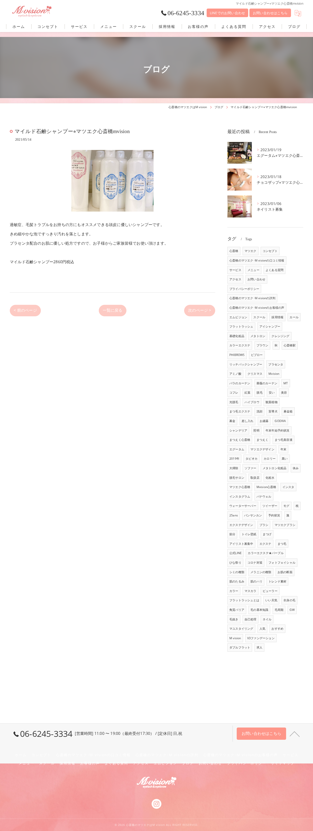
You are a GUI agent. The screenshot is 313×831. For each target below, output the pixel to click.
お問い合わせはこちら (270, 13)
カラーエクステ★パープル (265, 553)
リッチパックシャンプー (245, 364)
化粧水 (270, 478)
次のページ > (199, 310)
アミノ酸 (235, 374)
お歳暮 (264, 421)
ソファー (251, 468)
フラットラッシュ (241, 326)
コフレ (233, 392)
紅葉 (247, 392)
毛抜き (233, 619)
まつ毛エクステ (239, 411)
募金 (232, 421)
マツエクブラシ (285, 525)
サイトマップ (282, 763)
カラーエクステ (239, 345)
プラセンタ (275, 364)
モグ (286, 506)
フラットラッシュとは (244, 600)
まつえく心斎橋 (239, 440)
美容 (284, 392)
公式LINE (235, 553)
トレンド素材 (277, 581)
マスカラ (251, 591)
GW (292, 610)
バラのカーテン (239, 383)
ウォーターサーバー (242, 506)
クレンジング (280, 336)
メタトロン (257, 336)
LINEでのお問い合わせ (227, 13)
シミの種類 (236, 572)
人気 (262, 628)
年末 (283, 449)
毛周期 (279, 610)
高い (285, 458)
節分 (232, 534)
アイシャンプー (269, 326)
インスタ (288, 487)
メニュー (253, 270)
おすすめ (277, 628)
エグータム (236, 449)
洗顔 (259, 411)
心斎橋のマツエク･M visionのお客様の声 (256, 308)
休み (296, 468)
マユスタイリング (241, 628)
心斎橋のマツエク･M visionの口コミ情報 (256, 260)
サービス (235, 270)
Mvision (273, 374)
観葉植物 (272, 402)
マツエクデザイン (262, 449)
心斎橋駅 (290, 345)
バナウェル (264, 496)
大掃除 (233, 468)
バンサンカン (253, 515)
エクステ (265, 544)
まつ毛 (282, 544)
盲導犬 (273, 411)
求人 (259, 647)
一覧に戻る (113, 310)
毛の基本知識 (259, 610)
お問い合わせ (256, 279)
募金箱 (288, 411)
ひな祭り (235, 562)
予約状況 (274, 515)
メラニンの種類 (260, 572)
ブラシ (263, 525)
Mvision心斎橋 (266, 487)
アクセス (235, 279)
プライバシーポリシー (244, 289)
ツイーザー (269, 506)
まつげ (267, 534)
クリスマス (254, 374)
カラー (233, 591)
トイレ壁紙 (249, 534)
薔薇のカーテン (267, 383)
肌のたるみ (236, 581)
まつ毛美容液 (283, 440)
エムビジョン (238, 317)
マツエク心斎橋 (239, 487)
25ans (233, 515)
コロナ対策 (254, 562)
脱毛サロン (236, 478)
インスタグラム (239, 496)
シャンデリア (238, 430)
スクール (259, 317)
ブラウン (262, 345)
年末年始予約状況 (278, 430)
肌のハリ (256, 581)
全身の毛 (289, 600)
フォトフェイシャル (281, 562)
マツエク (251, 251)
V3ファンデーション (261, 638)
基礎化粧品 (236, 336)
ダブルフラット (239, 647)
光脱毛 (233, 402)
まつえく (262, 440)
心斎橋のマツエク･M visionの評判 (252, 298)
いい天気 (271, 600)
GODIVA (280, 421)
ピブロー (257, 355)
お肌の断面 (285, 572)
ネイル (267, 619)
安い (272, 392)
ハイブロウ (252, 402)
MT (285, 383)
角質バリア (236, 610)
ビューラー (270, 591)
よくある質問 (274, 270)
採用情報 (277, 317)
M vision (235, 638)
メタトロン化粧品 (275, 468)
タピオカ (251, 458)
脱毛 (259, 392)
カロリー (270, 458)
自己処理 (251, 619)
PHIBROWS (237, 355)
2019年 (234, 458)
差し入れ (248, 421)
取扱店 (254, 478)
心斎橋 (233, 251)
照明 (256, 430)
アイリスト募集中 (241, 544)
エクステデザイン (241, 525)
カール (294, 317)
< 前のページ (25, 310)
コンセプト (270, 251)
